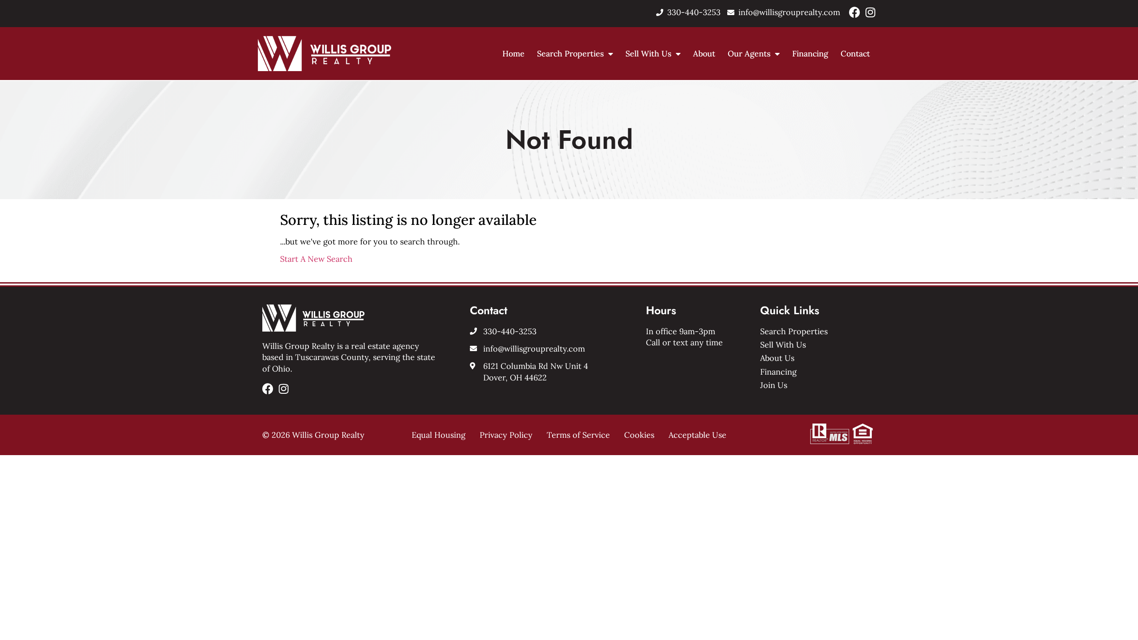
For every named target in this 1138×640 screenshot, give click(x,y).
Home (513, 53)
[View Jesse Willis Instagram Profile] (870, 12)
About (704, 53)
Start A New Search (316, 259)
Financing (810, 53)
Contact (855, 53)
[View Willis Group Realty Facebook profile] (854, 12)
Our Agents (749, 53)
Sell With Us (648, 53)
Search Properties (570, 53)
